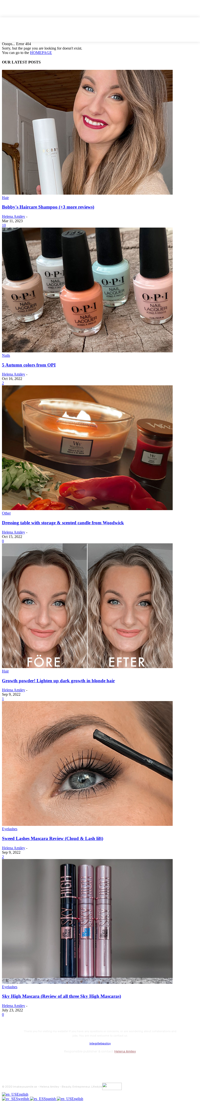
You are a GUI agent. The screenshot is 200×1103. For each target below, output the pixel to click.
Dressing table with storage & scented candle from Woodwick (63, 522)
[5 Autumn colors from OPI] (87, 351)
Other (6, 513)
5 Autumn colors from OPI (29, 365)
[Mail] (32, 1062)
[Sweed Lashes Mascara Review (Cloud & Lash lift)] (87, 824)
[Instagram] (19, 1062)
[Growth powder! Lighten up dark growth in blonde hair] (87, 667)
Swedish (23, 1099)
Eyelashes (9, 829)
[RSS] (45, 1062)
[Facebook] (6, 1062)
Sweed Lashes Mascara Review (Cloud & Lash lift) (52, 838)
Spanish (50, 1099)
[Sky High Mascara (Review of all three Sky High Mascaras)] (87, 982)
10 (4, 225)
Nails (6, 355)
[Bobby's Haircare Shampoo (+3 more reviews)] (87, 193)
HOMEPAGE (41, 53)
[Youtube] (58, 1062)
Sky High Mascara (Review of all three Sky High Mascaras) (61, 996)
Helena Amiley (13, 216)
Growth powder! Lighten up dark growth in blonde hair (58, 680)
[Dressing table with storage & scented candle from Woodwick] (87, 509)
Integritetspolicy (100, 1043)
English (22, 1094)
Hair (5, 198)
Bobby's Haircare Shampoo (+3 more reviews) (48, 207)
